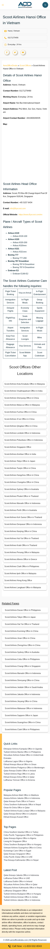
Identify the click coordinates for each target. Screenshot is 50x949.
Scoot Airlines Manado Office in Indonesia (22, 503)
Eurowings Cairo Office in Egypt (17, 851)
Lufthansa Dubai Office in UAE (17, 878)
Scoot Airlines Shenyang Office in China (21, 398)
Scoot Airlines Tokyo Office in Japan (19, 461)
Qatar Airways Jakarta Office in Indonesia (21, 875)
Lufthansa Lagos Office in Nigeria (18, 761)
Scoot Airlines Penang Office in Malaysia (21, 552)
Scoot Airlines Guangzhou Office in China (23, 722)
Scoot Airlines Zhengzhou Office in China (22, 645)
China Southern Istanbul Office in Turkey (21, 832)
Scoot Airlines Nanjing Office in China (20, 531)
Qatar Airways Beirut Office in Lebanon (20, 814)
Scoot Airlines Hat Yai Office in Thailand (21, 538)
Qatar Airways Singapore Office (17, 854)
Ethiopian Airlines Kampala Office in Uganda (23, 749)
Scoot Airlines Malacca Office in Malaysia (22, 405)
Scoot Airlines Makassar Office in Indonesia (23, 708)
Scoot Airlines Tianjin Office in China (20, 468)
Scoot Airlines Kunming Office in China (21, 631)
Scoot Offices (25, 65)
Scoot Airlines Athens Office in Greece (20, 559)
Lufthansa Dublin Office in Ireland (18, 881)
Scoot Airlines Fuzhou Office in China (20, 412)
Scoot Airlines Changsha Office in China (21, 482)
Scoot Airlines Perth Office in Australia (20, 510)
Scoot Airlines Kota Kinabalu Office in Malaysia (24, 384)
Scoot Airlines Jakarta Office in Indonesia (22, 694)
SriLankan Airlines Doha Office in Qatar (20, 884)
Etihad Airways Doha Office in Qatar (19, 777)
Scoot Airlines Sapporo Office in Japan (21, 715)
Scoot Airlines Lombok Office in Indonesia (22, 433)
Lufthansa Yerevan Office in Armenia (19, 780)
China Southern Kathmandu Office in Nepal (22, 804)
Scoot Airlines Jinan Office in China (20, 638)
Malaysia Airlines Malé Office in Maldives (21, 795)
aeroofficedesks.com (19, 940)
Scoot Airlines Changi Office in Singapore (23, 666)
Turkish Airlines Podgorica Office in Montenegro (24, 768)
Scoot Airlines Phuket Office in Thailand (21, 496)
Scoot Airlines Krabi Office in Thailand (20, 545)
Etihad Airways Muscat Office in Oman (20, 764)
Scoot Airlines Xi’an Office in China (19, 419)
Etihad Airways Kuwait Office (16, 817)
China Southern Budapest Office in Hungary (22, 844)
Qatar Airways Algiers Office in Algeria (20, 838)
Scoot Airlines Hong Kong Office (18, 580)
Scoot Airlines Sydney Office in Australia (21, 489)
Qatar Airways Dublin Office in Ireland (20, 771)
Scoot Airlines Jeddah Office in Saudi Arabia (24, 687)
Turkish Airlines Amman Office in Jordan (21, 897)
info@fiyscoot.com (18, 208)
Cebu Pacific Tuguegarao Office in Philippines (23, 835)
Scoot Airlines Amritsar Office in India (20, 454)
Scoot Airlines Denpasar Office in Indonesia (23, 524)
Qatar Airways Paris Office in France (19, 801)
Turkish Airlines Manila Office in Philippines (22, 752)
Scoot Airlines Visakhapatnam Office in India (23, 391)
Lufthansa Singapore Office (15, 891)
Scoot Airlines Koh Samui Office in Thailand (23, 517)
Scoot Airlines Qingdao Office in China (20, 426)
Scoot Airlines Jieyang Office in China (21, 701)
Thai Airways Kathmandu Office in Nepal (21, 860)
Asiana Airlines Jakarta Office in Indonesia (22, 798)
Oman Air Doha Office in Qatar (17, 808)
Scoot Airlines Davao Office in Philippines (23, 610)
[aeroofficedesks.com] (25, 5)
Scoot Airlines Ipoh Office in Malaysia (20, 573)
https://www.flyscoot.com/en (30, 215)
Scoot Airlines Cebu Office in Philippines (22, 659)
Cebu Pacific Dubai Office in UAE (18, 857)
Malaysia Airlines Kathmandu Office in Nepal (23, 888)
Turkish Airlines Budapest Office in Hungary (22, 894)
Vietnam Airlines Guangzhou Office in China (23, 848)
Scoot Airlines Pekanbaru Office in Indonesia (23, 440)
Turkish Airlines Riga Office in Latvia (19, 774)
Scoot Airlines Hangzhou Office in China (21, 475)
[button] (45, 5)
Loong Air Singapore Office (15, 841)
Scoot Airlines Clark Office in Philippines (21, 566)
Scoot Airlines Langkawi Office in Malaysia (22, 587)
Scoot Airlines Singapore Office (17, 447)
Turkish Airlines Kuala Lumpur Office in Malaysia (24, 811)
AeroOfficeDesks (10, 65)
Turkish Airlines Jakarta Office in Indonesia (22, 900)
